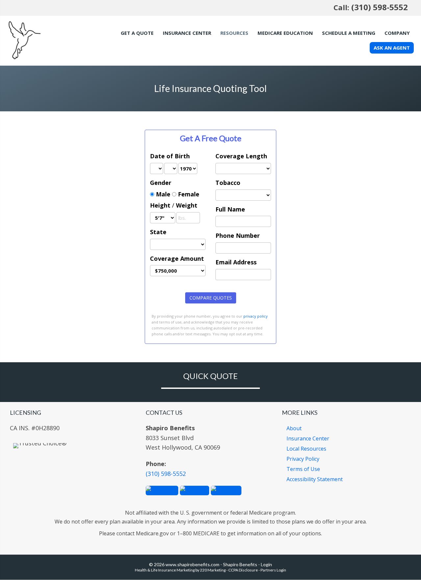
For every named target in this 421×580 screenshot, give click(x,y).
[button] (162, 490)
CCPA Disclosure (243, 570)
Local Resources (306, 448)
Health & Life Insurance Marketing (165, 570)
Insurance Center (307, 438)
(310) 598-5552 (379, 7)
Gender (160, 183)
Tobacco (227, 183)
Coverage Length (241, 156)
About (294, 428)
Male (163, 194)
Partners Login (273, 570)
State (158, 232)
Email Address (236, 262)
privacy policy (255, 316)
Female (188, 194)
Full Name (230, 209)
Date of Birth (170, 156)
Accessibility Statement (314, 479)
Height (160, 205)
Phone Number (237, 235)
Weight (186, 205)
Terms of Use (303, 469)
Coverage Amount (177, 258)
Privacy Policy (302, 458)
